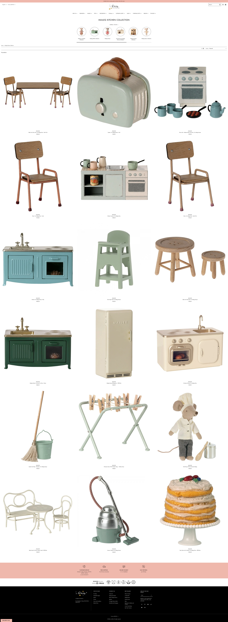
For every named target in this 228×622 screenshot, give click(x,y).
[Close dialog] (135, 290)
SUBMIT (102, 330)
